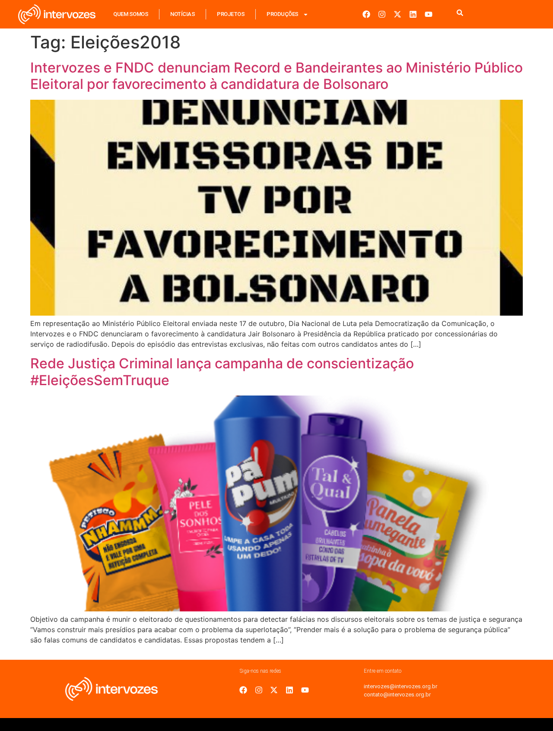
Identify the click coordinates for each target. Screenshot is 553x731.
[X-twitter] (397, 14)
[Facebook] (366, 14)
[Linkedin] (413, 14)
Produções (283, 14)
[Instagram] (382, 14)
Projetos (231, 14)
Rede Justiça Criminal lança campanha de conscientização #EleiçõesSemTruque (222, 371)
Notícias (182, 14)
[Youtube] (428, 14)
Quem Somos (130, 14)
